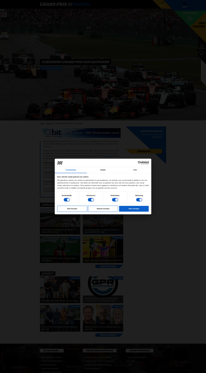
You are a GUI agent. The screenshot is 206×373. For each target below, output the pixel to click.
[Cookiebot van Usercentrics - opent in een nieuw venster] (139, 162)
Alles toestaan (134, 209)
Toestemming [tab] (71, 170)
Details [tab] (103, 170)
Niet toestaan (72, 209)
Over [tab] (135, 170)
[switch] (91, 200)
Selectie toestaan (103, 209)
